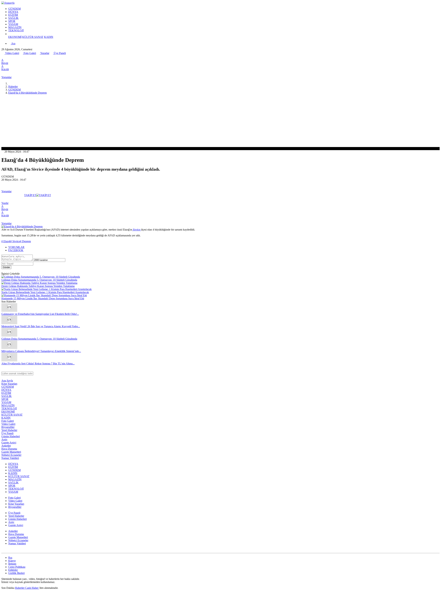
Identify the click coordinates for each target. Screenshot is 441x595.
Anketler (6, 445)
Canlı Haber (32, 587)
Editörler (13, 569)
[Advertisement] (220, 121)
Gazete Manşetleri (11, 451)
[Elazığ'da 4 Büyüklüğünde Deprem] (22, 226)
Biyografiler (7, 427)
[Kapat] (2, 370)
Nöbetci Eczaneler (11, 454)
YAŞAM (13, 24)
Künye (12, 560)
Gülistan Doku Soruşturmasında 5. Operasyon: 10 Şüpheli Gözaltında (39, 279)
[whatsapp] (10, 56)
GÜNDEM (14, 8)
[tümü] (9, 33)
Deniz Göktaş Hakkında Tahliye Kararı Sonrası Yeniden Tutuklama (38, 286)
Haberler (13, 86)
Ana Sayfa (7, 380)
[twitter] (6, 56)
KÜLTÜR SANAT (32, 36)
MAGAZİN (15, 27)
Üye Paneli (59, 53)
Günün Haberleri (10, 436)
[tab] (224, 247)
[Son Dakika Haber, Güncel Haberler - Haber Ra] (7, 2)
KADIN (48, 36)
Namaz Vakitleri (10, 458)
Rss (10, 557)
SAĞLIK (13, 18)
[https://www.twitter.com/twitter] (2, 550)
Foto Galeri (29, 53)
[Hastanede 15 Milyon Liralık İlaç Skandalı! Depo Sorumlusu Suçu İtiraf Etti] (44, 295)
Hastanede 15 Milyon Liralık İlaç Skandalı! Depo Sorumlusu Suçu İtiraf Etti (42, 298)
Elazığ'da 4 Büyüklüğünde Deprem (27, 92)
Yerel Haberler (9, 430)
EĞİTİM (13, 14)
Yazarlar (44, 53)
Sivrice (136, 229)
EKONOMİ (15, 36)
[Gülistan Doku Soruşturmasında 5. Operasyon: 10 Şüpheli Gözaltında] (40, 276)
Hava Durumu (9, 448)
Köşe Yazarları (9, 383)
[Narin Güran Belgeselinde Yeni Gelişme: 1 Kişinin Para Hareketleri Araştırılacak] (46, 289)
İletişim (12, 563)
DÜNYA (13, 11)
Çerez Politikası (16, 566)
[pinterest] (21, 56)
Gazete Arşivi (8, 442)
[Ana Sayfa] (9, 83)
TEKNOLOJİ (16, 30)
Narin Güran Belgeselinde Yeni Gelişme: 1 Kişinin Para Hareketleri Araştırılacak (45, 292)
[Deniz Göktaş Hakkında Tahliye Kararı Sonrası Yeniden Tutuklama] (39, 282)
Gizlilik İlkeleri (16, 573)
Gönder (6, 267)
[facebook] (3, 56)
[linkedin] (18, 56)
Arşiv (4, 439)
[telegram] (14, 56)
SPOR (11, 21)
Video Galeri (11, 53)
